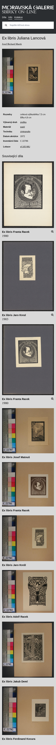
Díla (4, 17)
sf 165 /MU (25, 147)
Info (10, 17)
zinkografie (25, 131)
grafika (23, 122)
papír (22, 127)
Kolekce (18, 17)
